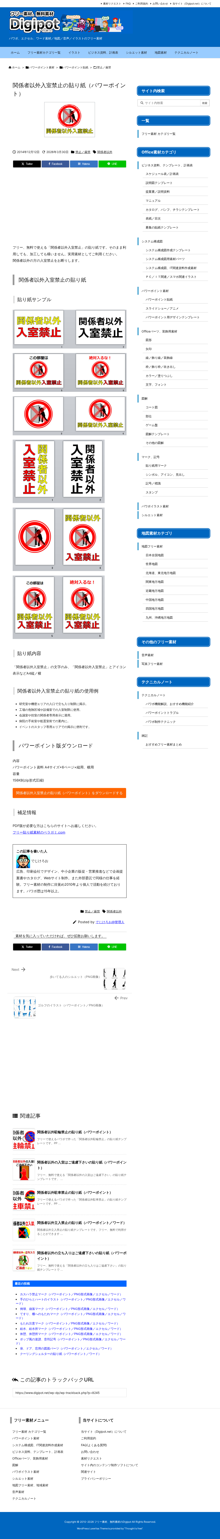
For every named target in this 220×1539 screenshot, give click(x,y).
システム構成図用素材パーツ (165, 259)
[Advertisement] (70, 208)
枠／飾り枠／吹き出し (161, 366)
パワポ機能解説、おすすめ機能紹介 (170, 704)
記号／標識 (153, 483)
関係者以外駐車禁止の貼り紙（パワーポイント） (75, 1192)
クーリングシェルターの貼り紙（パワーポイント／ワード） (60, 1354)
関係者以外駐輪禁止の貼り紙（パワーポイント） (75, 1132)
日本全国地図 (155, 555)
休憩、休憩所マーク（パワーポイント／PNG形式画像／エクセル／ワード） (71, 1334)
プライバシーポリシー (96, 1478)
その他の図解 (155, 443)
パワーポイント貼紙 (75, 67)
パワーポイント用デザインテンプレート (173, 317)
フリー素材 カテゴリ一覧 (159, 133)
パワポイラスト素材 (155, 506)
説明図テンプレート (159, 183)
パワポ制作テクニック (161, 721)
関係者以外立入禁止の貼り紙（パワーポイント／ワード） (82, 1222)
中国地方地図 (155, 599)
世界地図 (152, 564)
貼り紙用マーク (156, 465)
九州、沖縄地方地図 (159, 617)
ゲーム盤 (152, 425)
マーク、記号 (151, 457)
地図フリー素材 (152, 546)
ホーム (16, 67)
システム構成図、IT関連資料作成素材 (171, 268)
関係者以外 (104, 152)
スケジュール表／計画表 (162, 174)
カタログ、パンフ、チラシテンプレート (173, 209)
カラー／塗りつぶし (159, 375)
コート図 (152, 407)
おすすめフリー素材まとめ (164, 744)
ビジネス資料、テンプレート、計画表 (167, 165)
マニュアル (153, 200)
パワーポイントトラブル (162, 712)
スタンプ (152, 492)
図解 (145, 398)
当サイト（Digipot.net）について (192, 3)
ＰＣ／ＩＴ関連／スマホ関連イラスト (171, 276)
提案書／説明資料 (158, 191)
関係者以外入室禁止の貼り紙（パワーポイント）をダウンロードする (69, 793)
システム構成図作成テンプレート (168, 250)
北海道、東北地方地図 (161, 573)
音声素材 (148, 655)
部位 (149, 416)
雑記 (145, 735)
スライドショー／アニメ (162, 308)
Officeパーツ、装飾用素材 (159, 331)
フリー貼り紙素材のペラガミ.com (39, 832)
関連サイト (88, 1471)
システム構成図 (152, 241)
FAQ (128, 3)
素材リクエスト (112, 3)
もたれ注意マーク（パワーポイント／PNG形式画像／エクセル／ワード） (70, 1323)
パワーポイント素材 (41, 67)
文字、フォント (156, 384)
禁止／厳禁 (104, 67)
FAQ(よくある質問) (94, 1445)
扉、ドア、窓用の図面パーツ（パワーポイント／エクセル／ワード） (66, 1348)
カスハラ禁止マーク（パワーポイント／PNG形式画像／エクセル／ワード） (71, 1294)
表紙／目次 (153, 218)
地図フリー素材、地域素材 (30, 1485)
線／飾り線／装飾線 (159, 357)
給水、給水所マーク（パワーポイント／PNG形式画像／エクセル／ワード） (71, 1328)
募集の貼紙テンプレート (162, 227)
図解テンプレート (158, 434)
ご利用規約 (141, 3)
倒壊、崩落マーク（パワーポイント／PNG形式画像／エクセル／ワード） (70, 1309)
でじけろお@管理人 (110, 922)
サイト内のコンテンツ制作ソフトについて (109, 1465)
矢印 (149, 349)
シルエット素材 (152, 515)
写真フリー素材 (152, 664)
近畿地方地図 (155, 590)
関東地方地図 (155, 581)
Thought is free (133, 1528)
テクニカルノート (154, 695)
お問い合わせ (160, 3)
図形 (149, 340)
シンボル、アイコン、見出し (165, 474)
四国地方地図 (155, 608)
